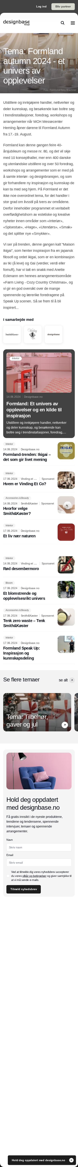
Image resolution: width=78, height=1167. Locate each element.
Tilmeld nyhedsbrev (23, 889)
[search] (62, 23)
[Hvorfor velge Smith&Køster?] (39, 506)
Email (9, 855)
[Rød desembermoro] (39, 564)
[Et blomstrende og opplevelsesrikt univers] (39, 591)
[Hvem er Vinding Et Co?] (39, 480)
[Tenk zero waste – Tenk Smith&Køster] (39, 618)
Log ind (41, 6)
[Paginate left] (6, 712)
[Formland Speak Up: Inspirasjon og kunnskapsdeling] (39, 648)
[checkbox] (8, 875)
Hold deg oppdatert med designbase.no (39, 1160)
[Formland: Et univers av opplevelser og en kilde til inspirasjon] (39, 393)
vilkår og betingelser (34, 875)
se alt (63, 680)
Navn (9, 839)
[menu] (73, 23)
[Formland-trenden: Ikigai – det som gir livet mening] (39, 452)
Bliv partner (63, 6)
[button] (72, 680)
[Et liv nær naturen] (39, 532)
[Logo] (16, 23)
